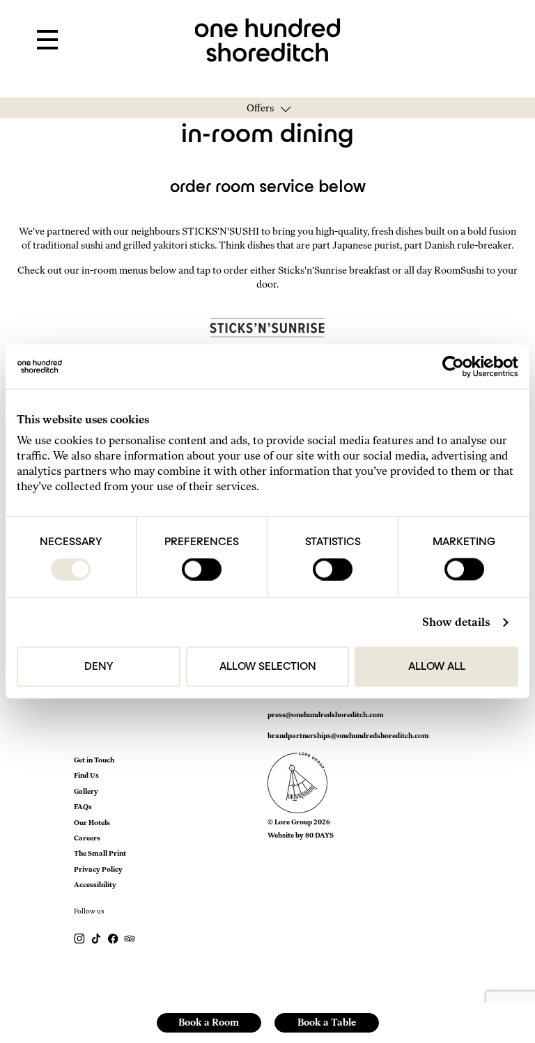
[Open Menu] (47, 40)
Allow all (436, 667)
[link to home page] (268, 38)
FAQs (83, 806)
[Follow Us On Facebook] (113, 938)
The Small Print (100, 853)
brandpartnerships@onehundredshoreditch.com (348, 735)
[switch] (202, 569)
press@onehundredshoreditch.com (326, 714)
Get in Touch (94, 759)
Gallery (86, 791)
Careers (87, 837)
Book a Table (326, 1022)
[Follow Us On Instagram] (80, 938)
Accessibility (95, 884)
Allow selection (267, 667)
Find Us (86, 775)
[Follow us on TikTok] (97, 938)
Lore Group (293, 821)
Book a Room (208, 1022)
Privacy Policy (98, 869)
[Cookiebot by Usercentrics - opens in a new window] (457, 367)
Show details (456, 622)
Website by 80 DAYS (301, 835)
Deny (98, 667)
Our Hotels (92, 822)
